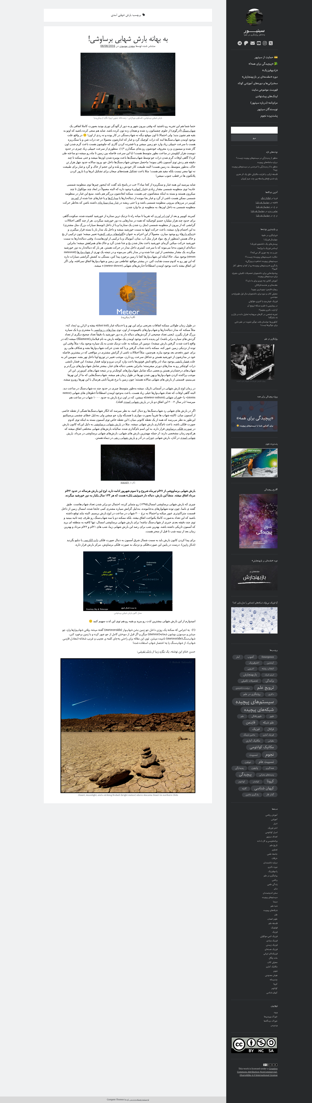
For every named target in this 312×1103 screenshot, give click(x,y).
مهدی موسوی (127, 46)
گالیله (244, 789)
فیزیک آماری (268, 735)
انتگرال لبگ (266, 198)
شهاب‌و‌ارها (83, 252)
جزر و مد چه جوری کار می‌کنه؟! (264, 252)
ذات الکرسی (90, 540)
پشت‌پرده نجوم (269, 116)
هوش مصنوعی (271, 975)
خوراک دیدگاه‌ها (271, 1021)
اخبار (275, 824)
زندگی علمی (272, 884)
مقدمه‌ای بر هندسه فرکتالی (266, 285)
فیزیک (256, 729)
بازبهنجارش (250, 674)
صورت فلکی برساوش (178, 428)
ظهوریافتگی (257, 716)
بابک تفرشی (145, 651)
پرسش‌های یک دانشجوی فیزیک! (264, 244)
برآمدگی (270, 680)
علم (242, 716)
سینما (275, 902)
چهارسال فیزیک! (263, 202)
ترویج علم (265, 687)
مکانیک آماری (253, 740)
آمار (238, 657)
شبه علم (274, 906)
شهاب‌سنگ (188, 130)
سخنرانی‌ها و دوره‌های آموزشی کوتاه (258, 83)
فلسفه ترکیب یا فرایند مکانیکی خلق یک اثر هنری (257, 174)
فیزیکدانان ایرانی (270, 954)
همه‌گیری (270, 768)
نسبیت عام (266, 762)
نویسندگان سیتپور (267, 109)
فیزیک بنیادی (272, 941)
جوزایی (150, 437)
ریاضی (275, 880)
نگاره (162, 651)
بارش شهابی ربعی (124, 437)
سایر (276, 889)
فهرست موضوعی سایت (265, 90)
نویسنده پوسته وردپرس (139, 1100)
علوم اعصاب (272, 919)
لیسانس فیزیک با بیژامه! (267, 248)
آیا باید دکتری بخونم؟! (268, 310)
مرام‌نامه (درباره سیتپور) (264, 103)
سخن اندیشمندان (270, 893)
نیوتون (248, 762)
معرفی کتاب (272, 962)
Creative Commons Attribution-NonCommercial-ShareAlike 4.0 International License (257, 1072)
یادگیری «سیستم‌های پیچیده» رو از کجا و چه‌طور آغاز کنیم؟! (255, 267)
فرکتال (270, 729)
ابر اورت (160, 215)
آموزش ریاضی (271, 815)
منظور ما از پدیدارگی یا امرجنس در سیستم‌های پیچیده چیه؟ (255, 168)
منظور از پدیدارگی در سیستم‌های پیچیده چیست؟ (257, 158)
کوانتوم (242, 782)
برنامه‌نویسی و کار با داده (267, 841)
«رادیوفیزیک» (270, 70)
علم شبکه (268, 722)
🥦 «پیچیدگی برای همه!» (263, 64)
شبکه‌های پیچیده (259, 709)
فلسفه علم (273, 923)
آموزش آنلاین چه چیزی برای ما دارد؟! (262, 281)
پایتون (254, 768)
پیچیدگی (245, 774)
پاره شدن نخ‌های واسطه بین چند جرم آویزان (259, 178)
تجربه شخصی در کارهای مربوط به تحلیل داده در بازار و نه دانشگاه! (254, 315)
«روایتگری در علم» (270, 235)
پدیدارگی (239, 768)
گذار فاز (270, 794)
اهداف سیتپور (272, 837)
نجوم (269, 754)
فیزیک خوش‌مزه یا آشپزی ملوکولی (263, 301)
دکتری (271, 694)
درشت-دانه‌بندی (243, 688)
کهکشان (256, 781)
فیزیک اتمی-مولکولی (269, 936)
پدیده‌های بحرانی (266, 775)
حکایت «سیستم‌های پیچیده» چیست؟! (261, 257)
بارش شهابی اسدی (135, 401)
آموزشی (274, 819)
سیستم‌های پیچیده (255, 701)
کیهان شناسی (264, 788)
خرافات (275, 858)
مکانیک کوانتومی (262, 747)
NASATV (125, 483)
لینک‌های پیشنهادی (266, 96)
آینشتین (270, 663)
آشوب (251, 657)
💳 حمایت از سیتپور (266, 57)
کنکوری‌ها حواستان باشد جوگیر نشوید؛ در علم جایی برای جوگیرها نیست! (256, 323)
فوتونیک (274, 928)
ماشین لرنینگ (249, 735)
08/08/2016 (107, 46)
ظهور (271, 716)
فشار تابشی (182, 361)
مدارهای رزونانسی (105, 329)
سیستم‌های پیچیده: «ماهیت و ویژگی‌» (262, 261)
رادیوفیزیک (273, 871)
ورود (276, 1012)
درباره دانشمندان (270, 863)
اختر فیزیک (273, 828)
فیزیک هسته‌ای (271, 949)
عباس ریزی (273, 211)
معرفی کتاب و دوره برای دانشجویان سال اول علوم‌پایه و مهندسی (255, 295)
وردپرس (274, 1025)
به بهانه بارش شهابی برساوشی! (128, 39)
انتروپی (251, 669)
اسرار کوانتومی (271, 832)
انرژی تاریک (269, 674)
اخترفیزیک (254, 663)
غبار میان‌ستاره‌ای (108, 202)
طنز (276, 915)
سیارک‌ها (113, 198)
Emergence (268, 657)
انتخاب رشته (268, 668)
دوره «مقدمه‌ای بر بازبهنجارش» (260, 77)
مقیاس (271, 741)
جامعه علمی (272, 854)
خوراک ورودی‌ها (271, 1017)
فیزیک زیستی (272, 945)
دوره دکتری (273, 867)
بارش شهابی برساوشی (107, 424)
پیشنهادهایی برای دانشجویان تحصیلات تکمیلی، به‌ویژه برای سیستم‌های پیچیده (255, 274)
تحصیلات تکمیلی (249, 681)
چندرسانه (274, 980)
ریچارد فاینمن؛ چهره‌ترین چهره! (264, 289)
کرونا (270, 781)
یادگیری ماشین (252, 795)
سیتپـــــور (254, 31)
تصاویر (275, 850)
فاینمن (250, 722)
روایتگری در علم (252, 694)
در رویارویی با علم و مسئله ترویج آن (262, 306)
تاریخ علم (274, 845)
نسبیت (253, 755)
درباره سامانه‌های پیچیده (267, 162)
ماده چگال (273, 958)
